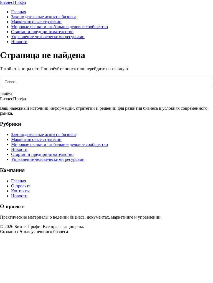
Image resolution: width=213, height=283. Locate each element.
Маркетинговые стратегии (36, 21)
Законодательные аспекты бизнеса (43, 16)
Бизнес (13, 2)
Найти (7, 94)
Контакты (20, 190)
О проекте (21, 186)
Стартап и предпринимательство (42, 31)
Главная (18, 11)
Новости (19, 41)
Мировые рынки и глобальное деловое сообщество (59, 26)
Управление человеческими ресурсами (48, 36)
